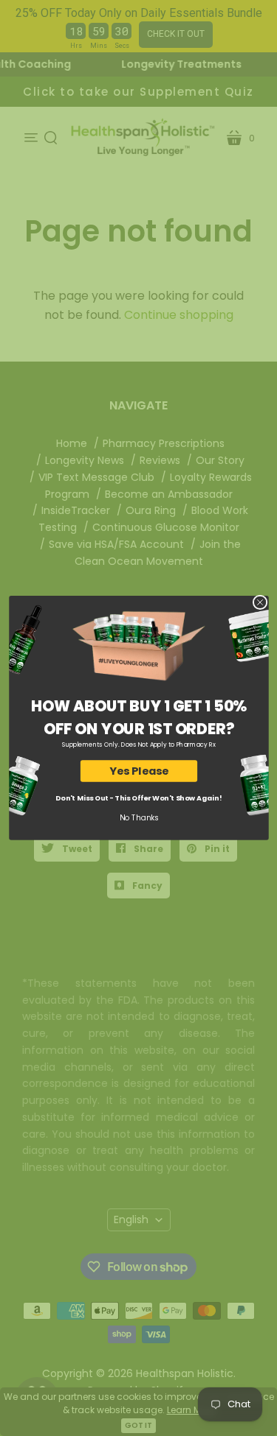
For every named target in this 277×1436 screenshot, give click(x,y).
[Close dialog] (260, 602)
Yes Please (138, 771)
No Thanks (138, 818)
